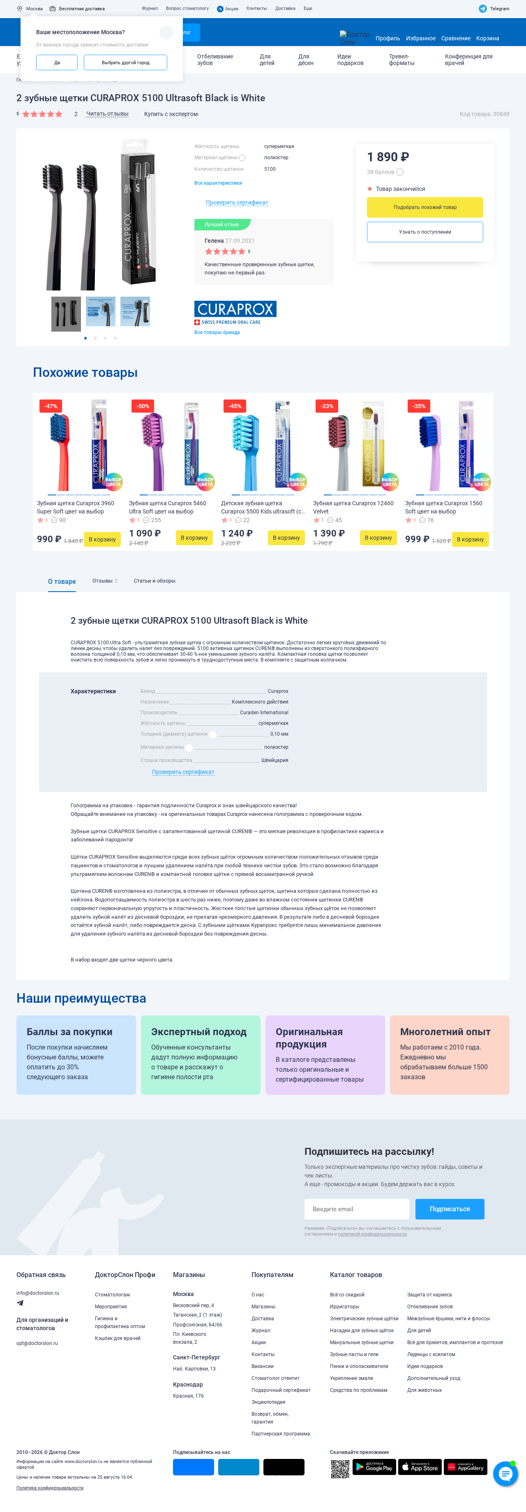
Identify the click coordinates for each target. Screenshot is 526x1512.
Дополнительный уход (433, 1378)
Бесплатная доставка (82, 9)
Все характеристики (218, 183)
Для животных (424, 1390)
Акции (229, 9)
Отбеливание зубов (215, 59)
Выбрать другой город (126, 62)
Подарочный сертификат (281, 1390)
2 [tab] (95, 338)
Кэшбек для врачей (118, 1338)
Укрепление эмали (351, 1378)
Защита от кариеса (429, 1295)
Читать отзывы (107, 113)
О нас (257, 1295)
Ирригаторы (344, 1307)
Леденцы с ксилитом (431, 1354)
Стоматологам (112, 1295)
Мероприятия (111, 1307)
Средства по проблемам (359, 1390)
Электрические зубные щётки (364, 1319)
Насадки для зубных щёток (362, 1330)
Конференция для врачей (469, 59)
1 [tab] (85, 338)
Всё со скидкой (347, 1295)
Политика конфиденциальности (49, 1488)
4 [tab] (115, 338)
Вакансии (262, 1366)
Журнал (150, 8)
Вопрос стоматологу (187, 8)
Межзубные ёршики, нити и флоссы (448, 1319)
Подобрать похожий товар (425, 207)
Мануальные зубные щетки (362, 1342)
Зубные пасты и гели (354, 1354)
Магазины (263, 1307)
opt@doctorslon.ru (37, 1343)
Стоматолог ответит (275, 1378)
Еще (308, 8)
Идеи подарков (350, 59)
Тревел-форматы (402, 59)
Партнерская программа (280, 1434)
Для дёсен (306, 59)
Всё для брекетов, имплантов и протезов (455, 1342)
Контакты (257, 8)
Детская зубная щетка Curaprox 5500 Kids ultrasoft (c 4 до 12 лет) (261, 511)
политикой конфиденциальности (372, 1234)
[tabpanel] (66, 314)
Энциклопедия (268, 1402)
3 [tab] (105, 338)
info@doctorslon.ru (37, 1293)
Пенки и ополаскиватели (359, 1366)
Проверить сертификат (237, 202)
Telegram (500, 9)
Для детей (267, 59)
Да (57, 62)
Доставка (285, 8)
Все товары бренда (217, 332)
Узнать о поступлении (425, 232)
